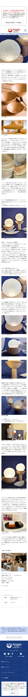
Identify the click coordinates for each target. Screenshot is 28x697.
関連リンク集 (4, 694)
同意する (13, 693)
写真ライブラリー (5, 661)
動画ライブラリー (5, 667)
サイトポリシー (5, 691)
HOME (2, 34)
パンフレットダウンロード (7, 672)
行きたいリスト (7, 685)
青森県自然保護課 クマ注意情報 (13, 22)
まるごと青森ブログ (10, 34)
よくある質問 (4, 678)
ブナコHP (12, 602)
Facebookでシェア (14, 637)
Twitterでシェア (8, 637)
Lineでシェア (20, 637)
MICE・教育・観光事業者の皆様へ (9, 689)
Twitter (9, 654)
